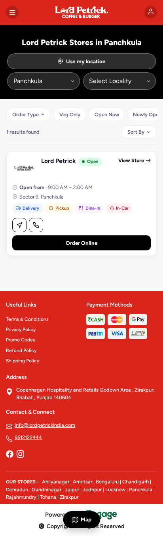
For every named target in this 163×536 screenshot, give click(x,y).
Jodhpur (92, 489)
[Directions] (19, 225)
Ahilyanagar (55, 482)
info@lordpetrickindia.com (45, 425)
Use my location (86, 61)
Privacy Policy (21, 329)
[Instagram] (20, 454)
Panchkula (140, 489)
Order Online (81, 243)
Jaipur (72, 489)
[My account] (150, 12)
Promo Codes (20, 340)
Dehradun (17, 489)
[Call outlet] (36, 225)
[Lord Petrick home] (81, 12)
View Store (131, 160)
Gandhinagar (46, 489)
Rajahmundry (21, 497)
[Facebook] (9, 454)
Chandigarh (135, 482)
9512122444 (28, 437)
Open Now (107, 114)
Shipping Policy (22, 361)
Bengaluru (107, 482)
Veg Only (69, 114)
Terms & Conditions (27, 319)
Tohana (48, 497)
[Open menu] (12, 12)
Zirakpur (69, 497)
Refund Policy (21, 350)
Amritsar (82, 482)
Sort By (135, 132)
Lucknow (115, 489)
